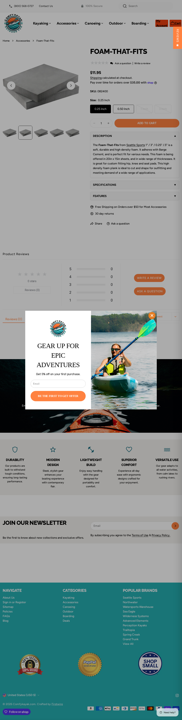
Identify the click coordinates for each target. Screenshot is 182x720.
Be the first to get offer (58, 396)
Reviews (177, 35)
